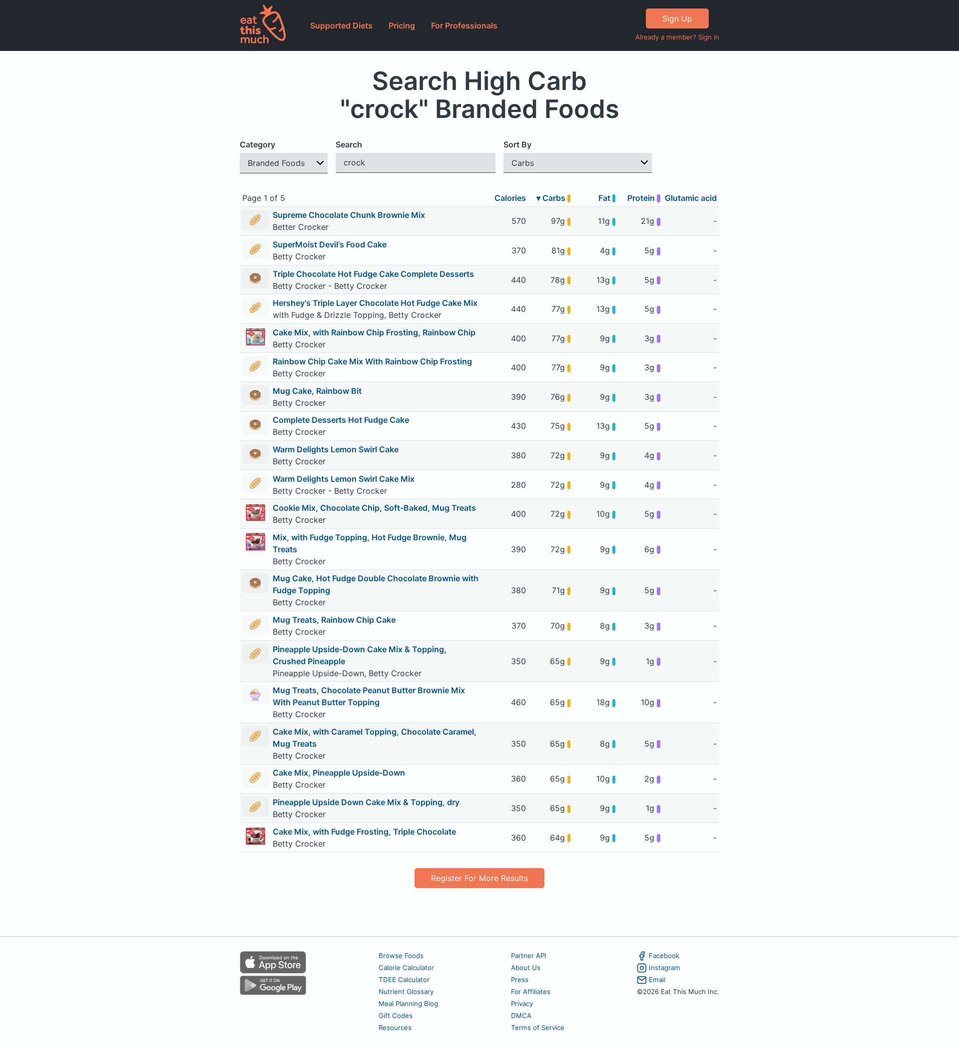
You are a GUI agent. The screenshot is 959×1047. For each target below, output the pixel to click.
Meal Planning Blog (408, 1004)
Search (349, 144)
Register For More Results (479, 878)
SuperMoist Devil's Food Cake (330, 244)
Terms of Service (537, 1028)
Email (657, 980)
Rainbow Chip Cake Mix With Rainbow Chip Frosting (372, 361)
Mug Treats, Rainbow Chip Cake (334, 620)
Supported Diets (341, 25)
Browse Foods (401, 956)
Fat (605, 198)
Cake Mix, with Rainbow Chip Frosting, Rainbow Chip (374, 332)
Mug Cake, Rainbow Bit (317, 391)
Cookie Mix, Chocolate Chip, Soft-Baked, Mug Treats (374, 508)
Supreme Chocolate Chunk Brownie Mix (349, 215)
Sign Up (677, 18)
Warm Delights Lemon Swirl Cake (336, 449)
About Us (525, 968)
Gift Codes (396, 1016)
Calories (510, 198)
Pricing (402, 25)
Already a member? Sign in (677, 37)
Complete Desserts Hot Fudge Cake (341, 420)
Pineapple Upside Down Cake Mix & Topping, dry (366, 802)
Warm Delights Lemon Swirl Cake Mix (344, 479)
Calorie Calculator (406, 968)
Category (257, 144)
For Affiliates (530, 992)
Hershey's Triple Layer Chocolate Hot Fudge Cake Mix (375, 303)
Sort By (517, 144)
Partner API (528, 956)
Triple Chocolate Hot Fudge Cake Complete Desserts (373, 274)
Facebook (664, 956)
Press (519, 980)
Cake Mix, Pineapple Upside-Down (339, 773)
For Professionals (464, 25)
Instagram (664, 968)
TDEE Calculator (404, 980)
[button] (284, 163)
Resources (395, 1028)
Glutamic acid (691, 198)
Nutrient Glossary (406, 992)
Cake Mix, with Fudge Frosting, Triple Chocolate (364, 832)
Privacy (522, 1004)
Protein (642, 198)
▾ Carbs (551, 198)
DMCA (521, 1016)
